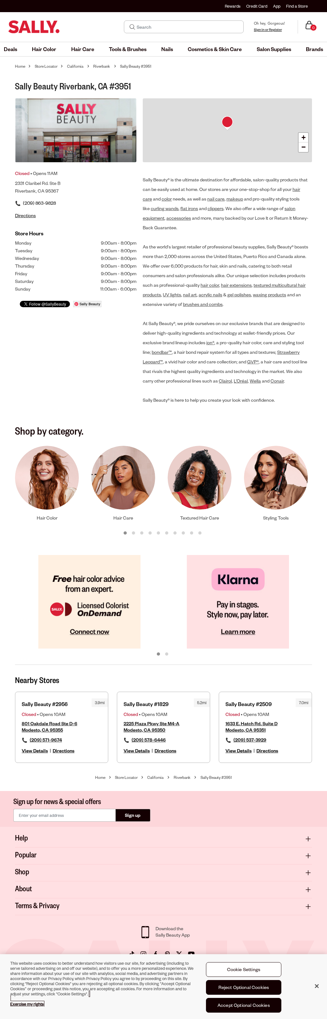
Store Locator (46, 66)
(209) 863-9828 (39, 203)
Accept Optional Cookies (243, 1005)
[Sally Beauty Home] (33, 26)
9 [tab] (192, 533)
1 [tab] (125, 533)
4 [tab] (150, 533)
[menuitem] (10, 49)
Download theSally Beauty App (173, 931)
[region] (163, 986)
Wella (255, 381)
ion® (210, 342)
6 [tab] (167, 533)
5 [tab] (159, 533)
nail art (190, 295)
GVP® (253, 362)
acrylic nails (210, 295)
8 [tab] (183, 533)
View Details (35, 751)
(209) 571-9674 (46, 740)
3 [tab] (142, 533)
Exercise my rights (27, 1004)
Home (20, 66)
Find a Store (297, 6)
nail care (215, 199)
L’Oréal (241, 381)
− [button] (303, 147)
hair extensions (236, 285)
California (75, 66)
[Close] (317, 986)
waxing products (269, 295)
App (276, 6)
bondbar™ (162, 352)
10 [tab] (200, 533)
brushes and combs (203, 304)
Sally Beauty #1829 (146, 704)
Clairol (225, 381)
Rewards (232, 6)
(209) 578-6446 (149, 740)
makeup (234, 199)
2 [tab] (134, 533)
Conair (277, 381)
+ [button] (303, 137)
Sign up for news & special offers (57, 801)
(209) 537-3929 (249, 740)
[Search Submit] (132, 27)
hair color (210, 285)
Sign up (133, 815)
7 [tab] (175, 533)
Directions (63, 751)
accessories (178, 218)
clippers (216, 208)
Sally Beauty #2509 (248, 704)
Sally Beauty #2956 (45, 704)
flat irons (189, 208)
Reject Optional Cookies (243, 987)
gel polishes (239, 295)
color (167, 199)
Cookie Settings (243, 969)
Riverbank (101, 66)
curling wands (165, 208)
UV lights (172, 295)
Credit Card (256, 6)
